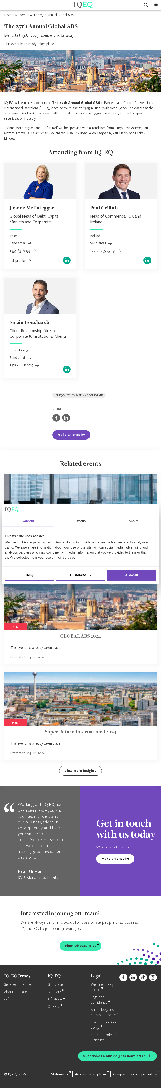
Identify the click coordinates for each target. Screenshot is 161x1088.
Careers (53, 1007)
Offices (9, 999)
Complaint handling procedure (135, 1074)
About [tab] (133, 521)
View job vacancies (80, 945)
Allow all (131, 575)
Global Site (55, 985)
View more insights (80, 770)
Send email (18, 243)
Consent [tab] (28, 521)
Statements (59, 1074)
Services (10, 985)
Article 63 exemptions (90, 1074)
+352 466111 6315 (22, 365)
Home (8, 14)
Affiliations (55, 999)
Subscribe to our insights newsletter (114, 1056)
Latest (25, 992)
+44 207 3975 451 (103, 250)
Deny (29, 575)
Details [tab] (80, 521)
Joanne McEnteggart (33, 208)
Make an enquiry (71, 434)
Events (23, 14)
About (8, 992)
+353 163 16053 (20, 250)
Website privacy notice (102, 987)
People (26, 985)
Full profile (18, 260)
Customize (78, 575)
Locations (55, 992)
